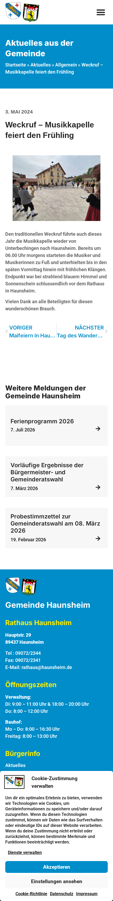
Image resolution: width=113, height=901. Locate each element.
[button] (101, 12)
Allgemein (66, 65)
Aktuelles (40, 65)
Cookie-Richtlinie (31, 893)
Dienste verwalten (25, 852)
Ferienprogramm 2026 (42, 421)
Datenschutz (61, 893)
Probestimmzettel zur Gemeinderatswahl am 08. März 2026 (55, 523)
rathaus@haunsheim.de (47, 667)
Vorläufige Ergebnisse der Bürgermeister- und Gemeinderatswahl (47, 472)
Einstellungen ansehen (56, 881)
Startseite (15, 65)
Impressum (86, 893)
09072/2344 (28, 653)
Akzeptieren (56, 867)
